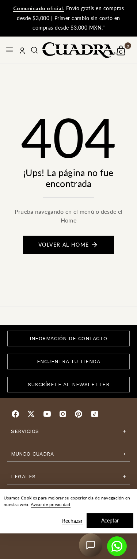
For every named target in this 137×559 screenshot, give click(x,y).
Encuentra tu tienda (68, 361)
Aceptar (110, 520)
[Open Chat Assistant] (90, 545)
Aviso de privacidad (51, 504)
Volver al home (63, 245)
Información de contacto (68, 338)
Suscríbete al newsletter (68, 384)
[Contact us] (117, 546)
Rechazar (72, 521)
